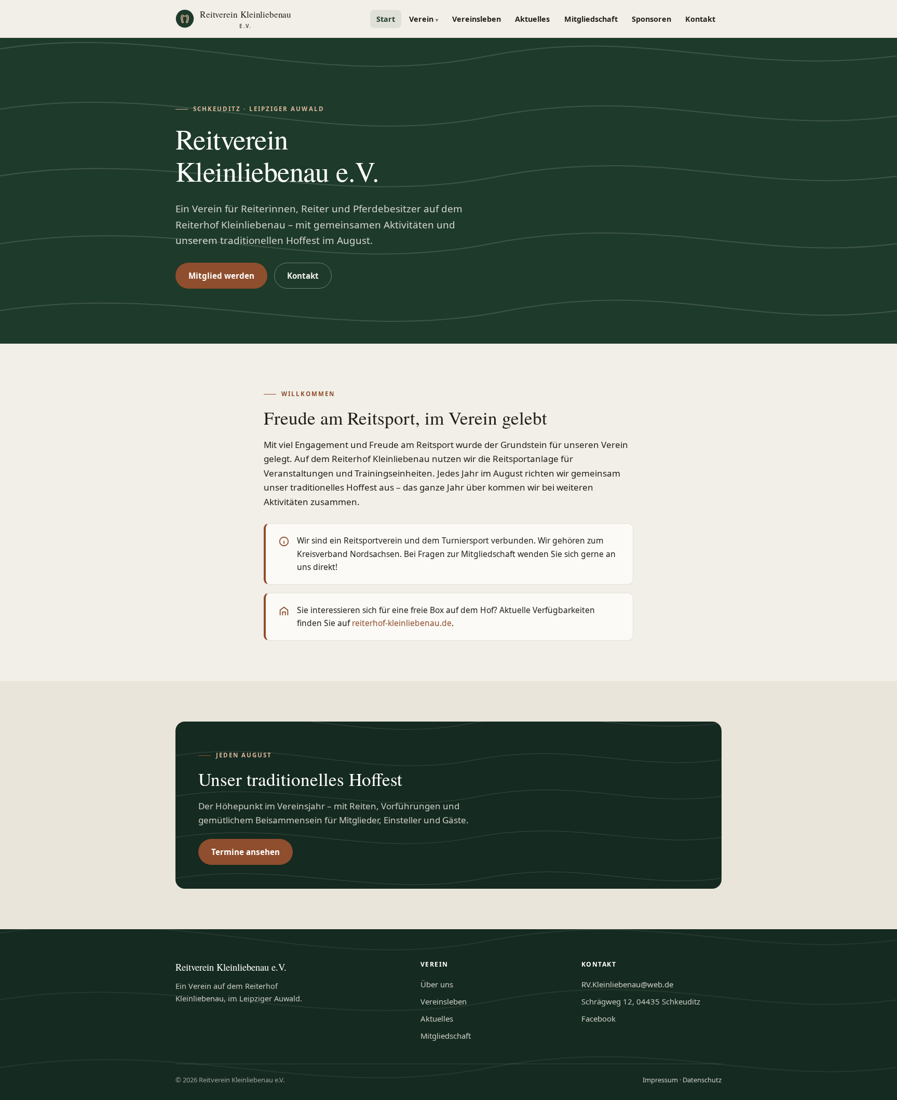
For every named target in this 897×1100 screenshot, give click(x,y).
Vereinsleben (476, 19)
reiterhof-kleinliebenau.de (402, 623)
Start (385, 19)
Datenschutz (702, 1079)
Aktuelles (532, 19)
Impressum (660, 1079)
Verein (423, 19)
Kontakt (700, 19)
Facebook (598, 1018)
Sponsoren (651, 19)
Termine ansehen (245, 852)
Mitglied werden (221, 275)
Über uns (436, 984)
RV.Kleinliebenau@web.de (627, 984)
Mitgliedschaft (591, 19)
